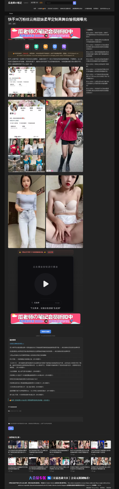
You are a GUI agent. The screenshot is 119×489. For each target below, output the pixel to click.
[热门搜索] (64, 47)
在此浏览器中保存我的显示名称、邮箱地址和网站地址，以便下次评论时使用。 (31, 423)
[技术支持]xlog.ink (105, 8)
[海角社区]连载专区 (65, 8)
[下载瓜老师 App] (41, 2)
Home (11, 13)
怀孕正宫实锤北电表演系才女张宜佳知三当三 (24, 379)
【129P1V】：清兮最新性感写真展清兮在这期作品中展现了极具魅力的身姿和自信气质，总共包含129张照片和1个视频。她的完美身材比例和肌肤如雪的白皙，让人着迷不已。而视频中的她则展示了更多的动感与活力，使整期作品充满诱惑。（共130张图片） (45, 365)
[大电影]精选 (88, 8)
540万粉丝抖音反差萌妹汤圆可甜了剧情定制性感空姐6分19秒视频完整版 (17, 452)
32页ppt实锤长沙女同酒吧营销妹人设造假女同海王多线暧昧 (28, 355)
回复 (20, 411)
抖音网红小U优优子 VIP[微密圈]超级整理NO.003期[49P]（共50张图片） (32, 375)
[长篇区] (36, 47)
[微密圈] (55, 47)
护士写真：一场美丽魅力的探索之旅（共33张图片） (26, 359)
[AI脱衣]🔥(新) (42, 8)
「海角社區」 (25, 53)
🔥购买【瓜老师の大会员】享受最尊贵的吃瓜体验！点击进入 (29, 400)
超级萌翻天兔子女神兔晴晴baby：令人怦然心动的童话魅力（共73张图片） (33, 391)
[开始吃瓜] (45, 47)
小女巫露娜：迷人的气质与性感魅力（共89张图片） (26, 371)
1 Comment (31, 39)
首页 (35, 8)
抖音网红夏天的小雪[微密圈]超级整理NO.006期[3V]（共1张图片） (30, 383)
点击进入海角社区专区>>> (17, 343)
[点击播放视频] (45, 284)
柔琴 (14, 23)
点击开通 (50, 252)
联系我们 (96, 8)
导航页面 (108, 487)
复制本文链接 (45, 331)
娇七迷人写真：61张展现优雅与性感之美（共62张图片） (27, 394)
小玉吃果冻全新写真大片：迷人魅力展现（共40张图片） (27, 387)
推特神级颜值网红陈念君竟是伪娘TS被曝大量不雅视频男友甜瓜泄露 (97, 54)
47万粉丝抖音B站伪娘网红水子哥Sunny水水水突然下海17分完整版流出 (97, 76)
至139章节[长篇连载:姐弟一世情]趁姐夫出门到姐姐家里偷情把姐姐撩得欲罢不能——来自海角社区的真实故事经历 (45, 347)
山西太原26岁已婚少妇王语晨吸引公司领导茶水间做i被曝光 (97, 83)
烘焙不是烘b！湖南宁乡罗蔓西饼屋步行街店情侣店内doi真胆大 (97, 34)
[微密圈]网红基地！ (77, 8)
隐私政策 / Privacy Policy (92, 487)
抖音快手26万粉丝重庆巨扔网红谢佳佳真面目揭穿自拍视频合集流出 (97, 47)
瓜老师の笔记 (15, 3)
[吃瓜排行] (27, 47)
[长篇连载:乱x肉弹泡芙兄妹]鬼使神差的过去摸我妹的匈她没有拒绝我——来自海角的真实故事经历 (40, 351)
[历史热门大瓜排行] (53, 8)
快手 (10, 23)
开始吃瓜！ (10, 39)
